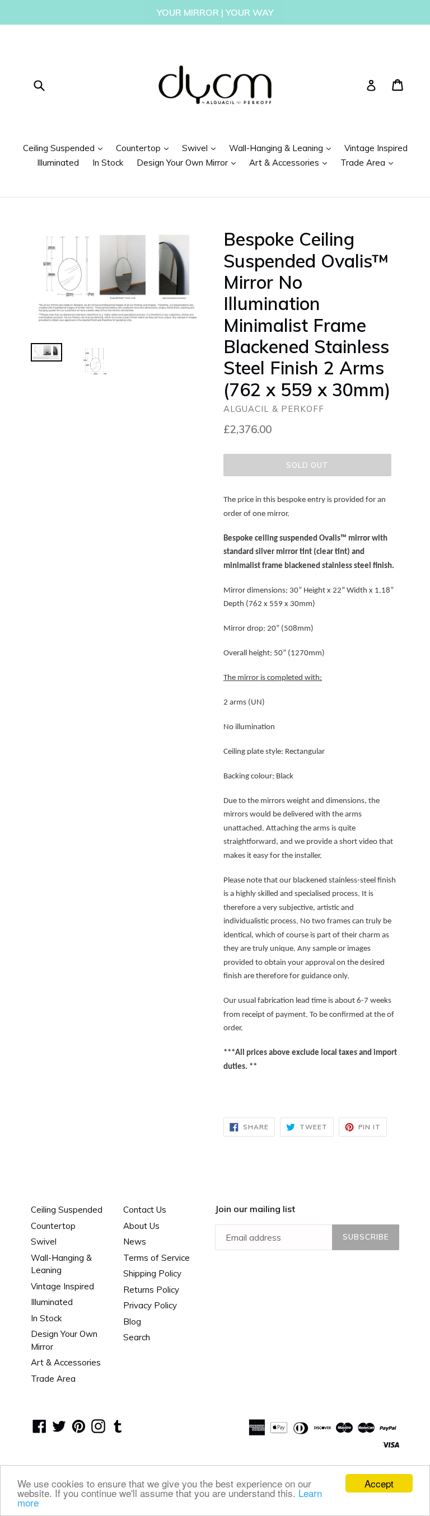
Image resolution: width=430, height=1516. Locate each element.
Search (136, 1337)
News (134, 1241)
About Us (141, 1226)
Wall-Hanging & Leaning (282, 147)
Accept (379, 1483)
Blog (132, 1321)
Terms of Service (156, 1257)
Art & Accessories (291, 162)
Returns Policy (151, 1289)
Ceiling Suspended (65, 147)
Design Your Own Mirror (189, 162)
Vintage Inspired (376, 148)
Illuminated (58, 162)
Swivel (201, 147)
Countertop (145, 147)
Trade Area (369, 162)
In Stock (107, 162)
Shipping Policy (152, 1273)
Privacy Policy (150, 1305)
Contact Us (144, 1209)
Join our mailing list (255, 1209)
